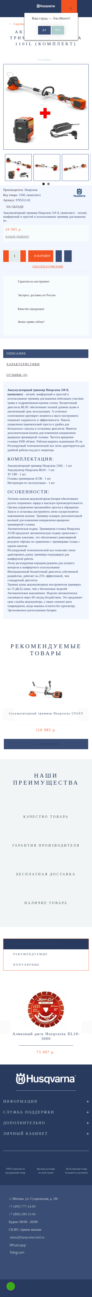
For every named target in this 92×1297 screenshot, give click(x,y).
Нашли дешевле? (17, 236)
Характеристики (23, 364)
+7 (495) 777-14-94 (22, 1206)
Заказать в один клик (47, 266)
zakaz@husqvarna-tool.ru (27, 1237)
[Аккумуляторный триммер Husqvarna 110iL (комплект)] (46, 107)
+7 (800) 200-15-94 (22, 1214)
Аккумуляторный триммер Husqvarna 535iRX (46, 713)
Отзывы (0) (17, 375)
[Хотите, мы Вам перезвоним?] (10, 1286)
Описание (16, 353)
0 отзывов (44, 59)
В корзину (42, 256)
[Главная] (4, 24)
